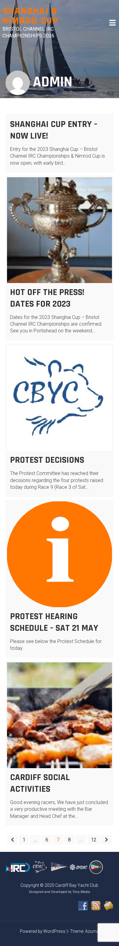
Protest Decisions (47, 460)
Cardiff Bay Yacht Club (76, 885)
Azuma (92, 931)
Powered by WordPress (42, 931)
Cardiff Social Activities (40, 783)
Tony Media (81, 892)
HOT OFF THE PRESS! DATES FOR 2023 (47, 298)
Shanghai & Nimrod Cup (30, 16)
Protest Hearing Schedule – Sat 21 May (54, 622)
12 (93, 840)
